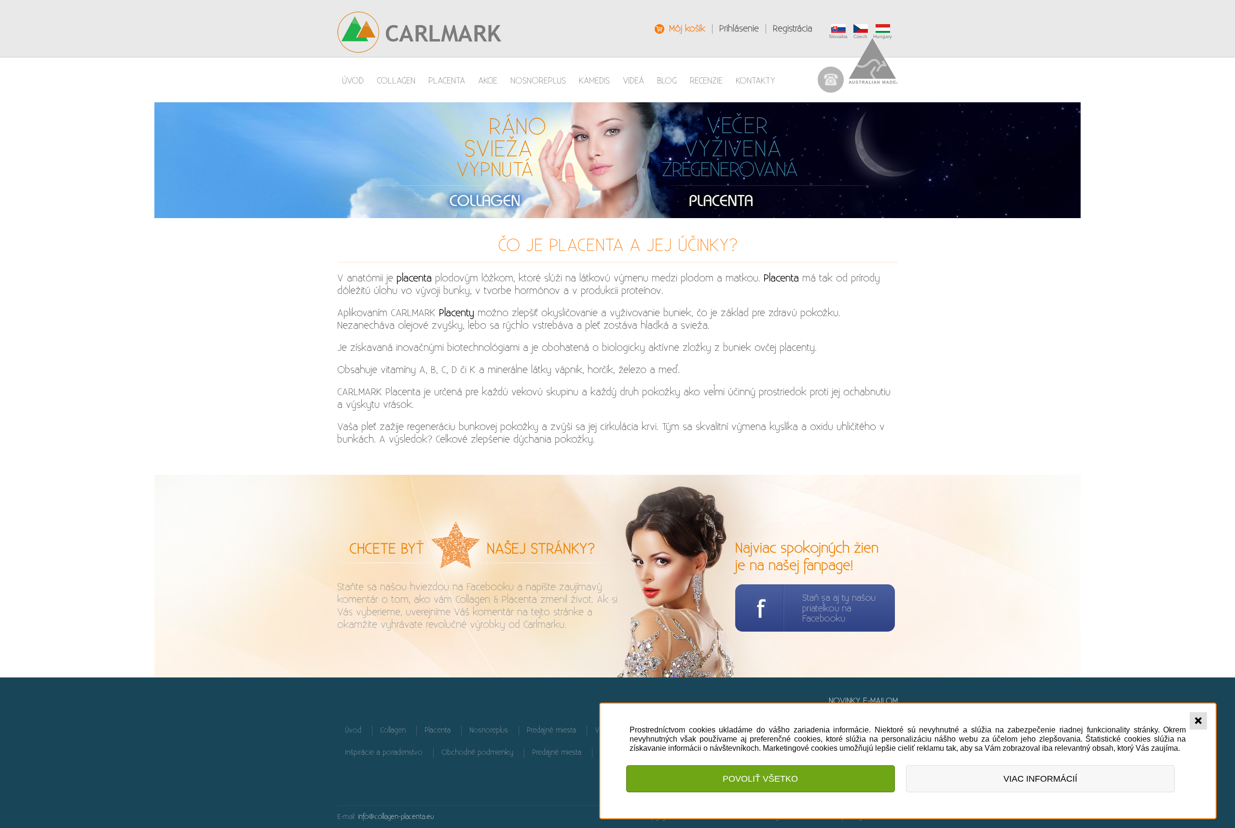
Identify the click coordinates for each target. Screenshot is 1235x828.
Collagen (396, 81)
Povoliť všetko (760, 779)
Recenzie (706, 81)
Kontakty (755, 81)
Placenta (446, 81)
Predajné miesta (551, 730)
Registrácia (792, 29)
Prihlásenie (739, 29)
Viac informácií (1040, 779)
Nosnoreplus (538, 81)
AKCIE (487, 81)
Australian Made (873, 61)
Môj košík (687, 29)
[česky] (861, 28)
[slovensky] (839, 28)
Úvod (353, 81)
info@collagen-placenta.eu (396, 817)
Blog (667, 81)
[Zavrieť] (1198, 721)
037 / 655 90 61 (831, 80)
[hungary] (884, 28)
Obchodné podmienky (477, 752)
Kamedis (594, 81)
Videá (633, 81)
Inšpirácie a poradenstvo (384, 752)
